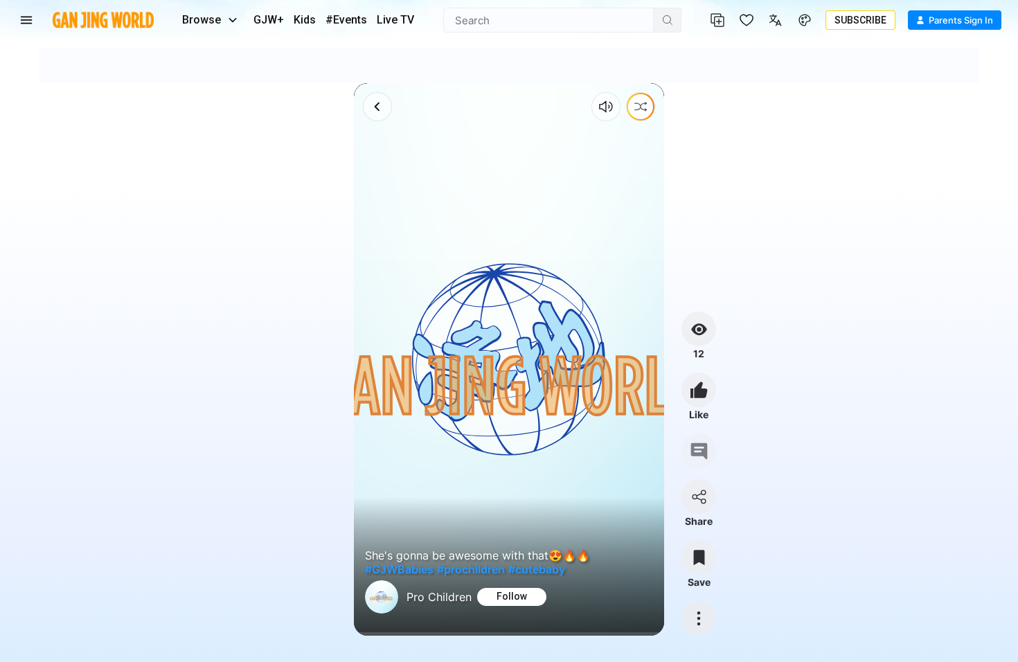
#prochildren (471, 569)
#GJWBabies (399, 569)
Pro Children (439, 597)
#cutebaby (536, 569)
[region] (509, 359)
